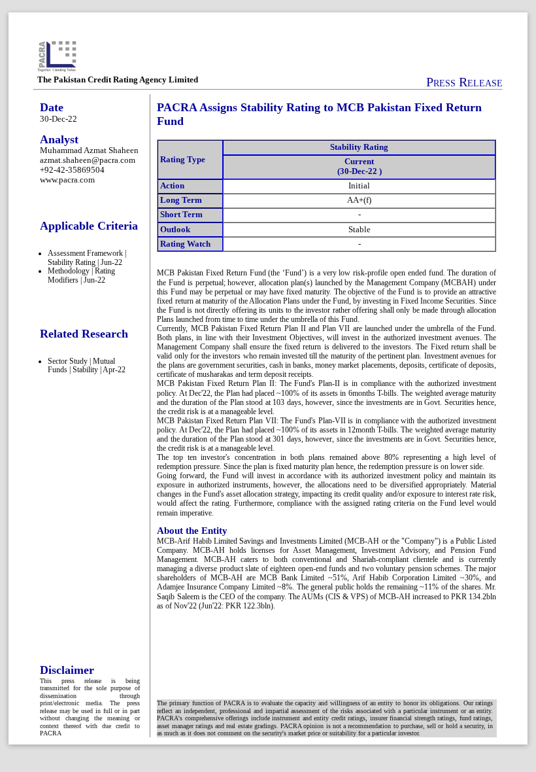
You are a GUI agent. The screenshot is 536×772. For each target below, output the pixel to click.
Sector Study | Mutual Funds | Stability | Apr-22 (87, 366)
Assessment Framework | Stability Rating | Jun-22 (87, 258)
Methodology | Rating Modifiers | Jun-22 (81, 275)
